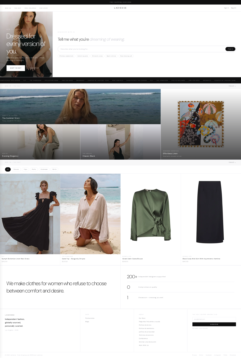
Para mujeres (30, 8)
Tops (25, 169)
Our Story (44, 8)
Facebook (209, 355)
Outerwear (44, 169)
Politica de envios (145, 325)
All (8, 169)
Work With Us (144, 345)
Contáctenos (143, 338)
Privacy (194, 355)
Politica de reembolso (146, 328)
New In (8, 8)
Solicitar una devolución (147, 342)
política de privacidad (147, 332)
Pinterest (233, 355)
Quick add (30, 252)
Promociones (90, 318)
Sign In (226, 8)
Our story (34, 68)
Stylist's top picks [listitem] (82, 56)
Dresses (16, 169)
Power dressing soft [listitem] (126, 56)
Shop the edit (15, 68)
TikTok (225, 355)
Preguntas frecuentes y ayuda (149, 321)
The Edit (17, 8)
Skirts (54, 169)
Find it (230, 49)
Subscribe (214, 324)
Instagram (217, 355)
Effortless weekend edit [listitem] (66, 56)
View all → (232, 86)
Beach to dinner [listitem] (111, 56)
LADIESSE (120, 8)
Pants (34, 169)
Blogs (87, 321)
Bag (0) (233, 8)
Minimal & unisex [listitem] (97, 56)
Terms (201, 355)
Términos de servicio (146, 335)
